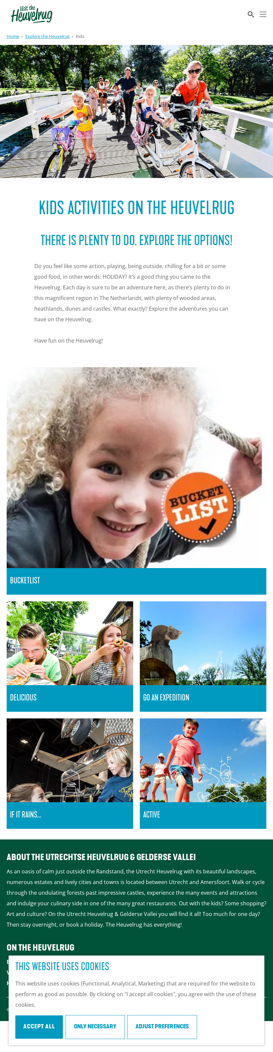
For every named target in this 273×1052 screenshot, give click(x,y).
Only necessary (95, 1027)
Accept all (39, 1027)
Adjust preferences (162, 1027)
